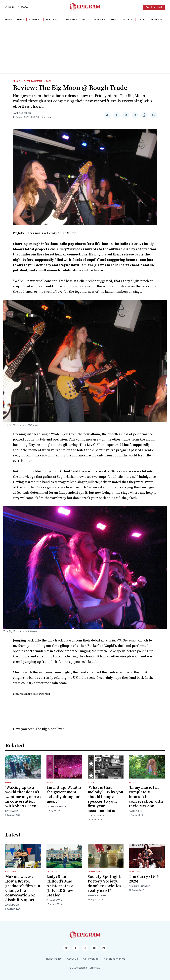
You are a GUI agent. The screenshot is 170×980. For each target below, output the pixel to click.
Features (52, 19)
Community (70, 19)
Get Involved (154, 7)
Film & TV (99, 19)
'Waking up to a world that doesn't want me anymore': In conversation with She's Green (23, 797)
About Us (72, 958)
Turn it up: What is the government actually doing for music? (64, 794)
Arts (85, 19)
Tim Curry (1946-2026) (144, 879)
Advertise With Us (114, 958)
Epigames (156, 19)
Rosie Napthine (97, 895)
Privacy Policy (53, 958)
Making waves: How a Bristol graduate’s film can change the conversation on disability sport (22, 888)
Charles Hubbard (140, 886)
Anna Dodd (12, 905)
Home (8, 19)
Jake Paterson (22, 113)
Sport (142, 19)
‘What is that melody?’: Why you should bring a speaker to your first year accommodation (105, 799)
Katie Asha (12, 811)
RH (95, 967)
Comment (35, 19)
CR (91, 967)
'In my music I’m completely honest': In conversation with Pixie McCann (146, 797)
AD (98, 967)
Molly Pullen (96, 815)
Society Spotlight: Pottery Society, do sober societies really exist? (105, 883)
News (20, 19)
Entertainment (33, 81)
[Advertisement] (85, 48)
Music (114, 19)
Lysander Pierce (56, 806)
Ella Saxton (54, 900)
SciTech (128, 19)
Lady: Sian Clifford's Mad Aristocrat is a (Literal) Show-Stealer (60, 886)
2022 (49, 81)
